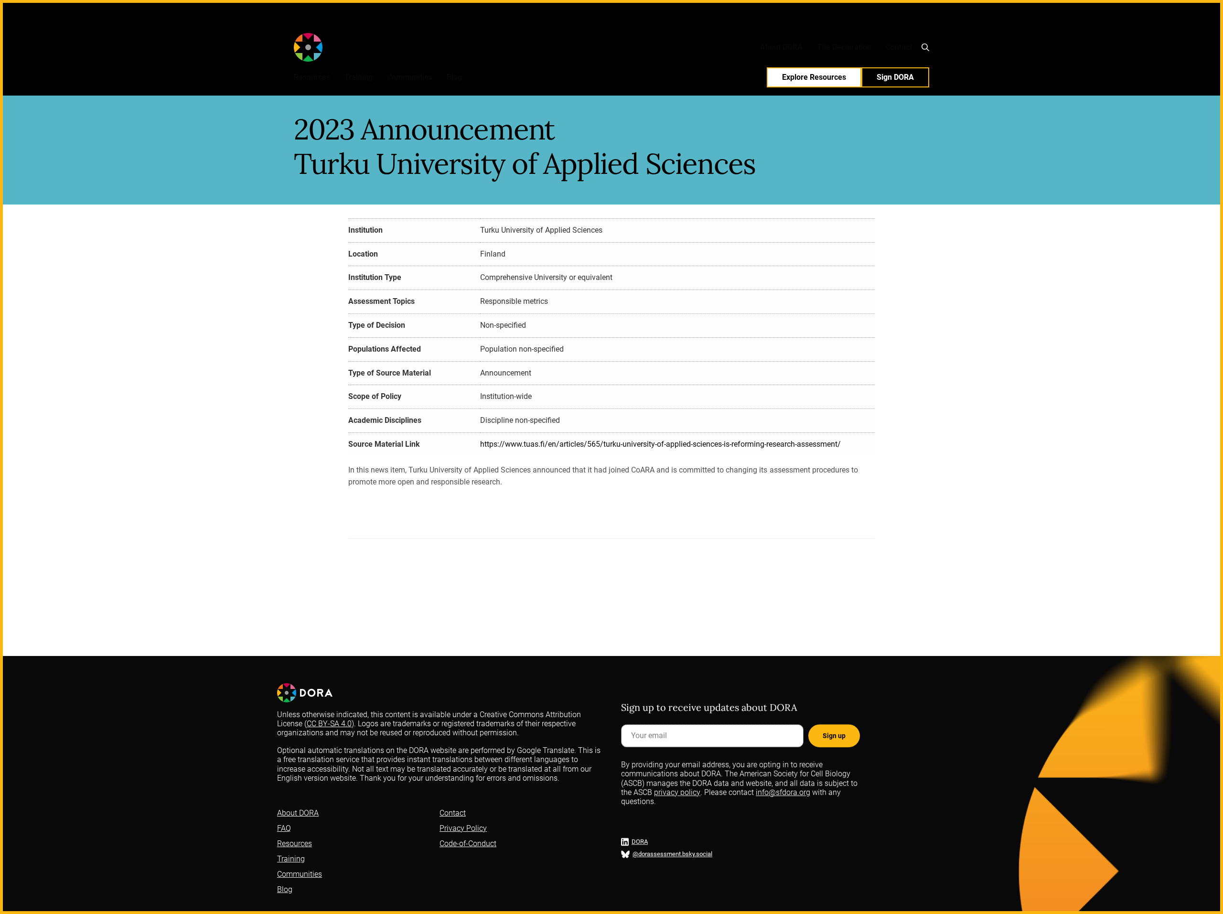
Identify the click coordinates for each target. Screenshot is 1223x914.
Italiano (651, 24)
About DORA (781, 47)
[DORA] (335, 47)
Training (358, 77)
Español (571, 24)
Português (679, 24)
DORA (640, 841)
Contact (899, 47)
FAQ (284, 828)
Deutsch (625, 24)
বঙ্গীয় (732, 24)
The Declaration (844, 47)
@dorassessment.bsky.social (672, 854)
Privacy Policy (463, 828)
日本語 (767, 24)
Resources (312, 77)
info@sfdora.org (783, 791)
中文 (747, 24)
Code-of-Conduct (468, 843)
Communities (409, 77)
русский (710, 24)
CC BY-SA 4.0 (329, 723)
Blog (454, 77)
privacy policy (677, 791)
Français (598, 24)
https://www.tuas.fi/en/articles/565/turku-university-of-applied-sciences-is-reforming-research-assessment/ (660, 444)
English (546, 24)
